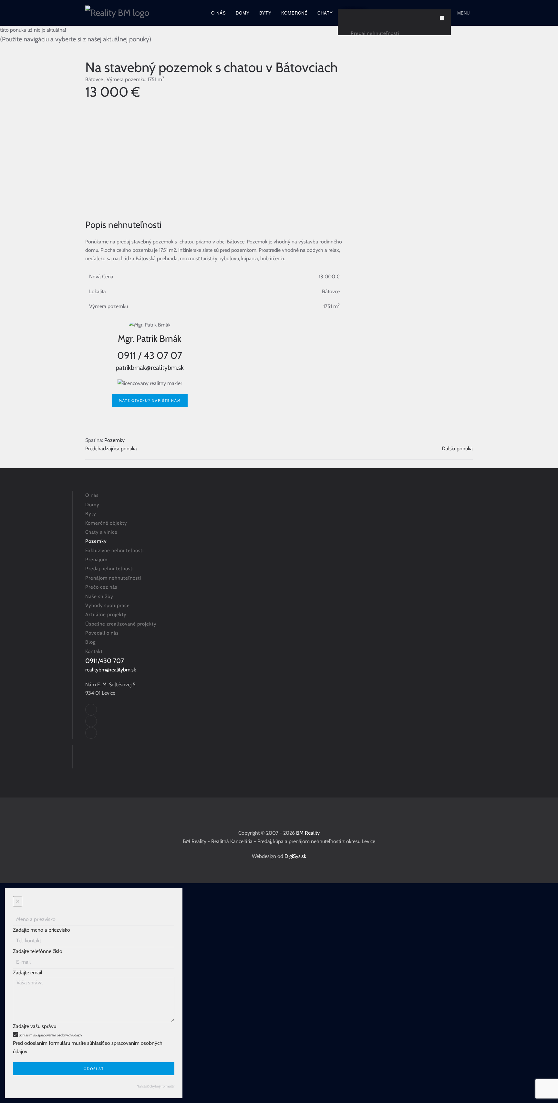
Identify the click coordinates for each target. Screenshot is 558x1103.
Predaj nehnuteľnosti (375, 33)
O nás (218, 13)
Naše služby (99, 596)
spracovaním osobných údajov (59, 1035)
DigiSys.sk (295, 856)
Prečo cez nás (101, 587)
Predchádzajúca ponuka (111, 448)
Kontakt (94, 651)
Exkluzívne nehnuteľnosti (114, 550)
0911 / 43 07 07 (149, 355)
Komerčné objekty (106, 523)
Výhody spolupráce (107, 605)
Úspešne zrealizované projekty (121, 624)
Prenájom (96, 559)
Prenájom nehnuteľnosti (113, 578)
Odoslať (94, 1068)
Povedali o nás (102, 633)
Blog (90, 642)
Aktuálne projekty (106, 614)
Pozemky (114, 440)
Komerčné (294, 13)
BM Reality (308, 833)
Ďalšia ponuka (457, 448)
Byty (265, 13)
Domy (243, 13)
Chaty (325, 13)
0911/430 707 (104, 661)
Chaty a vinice (101, 532)
